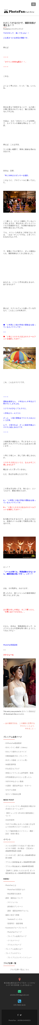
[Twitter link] (21, 1015)
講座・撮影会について (14, 898)
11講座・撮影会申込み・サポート (18, 786)
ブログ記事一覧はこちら (19, 969)
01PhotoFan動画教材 (13, 743)
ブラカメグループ (14, 945)
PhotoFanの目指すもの (16, 889)
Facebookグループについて (16, 928)
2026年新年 (10, 820)
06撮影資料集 (10, 764)
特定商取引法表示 (14, 894)
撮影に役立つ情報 (12, 915)
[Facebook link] (17, 1015)
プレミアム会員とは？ (14, 949)
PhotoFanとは (10, 885)
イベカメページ (13, 940)
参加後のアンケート (15, 906)
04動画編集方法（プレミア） (16, 756)
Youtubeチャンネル (14, 919)
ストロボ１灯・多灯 (13, 855)
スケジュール (8, 655)
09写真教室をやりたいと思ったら (18, 777)
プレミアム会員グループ (16, 936)
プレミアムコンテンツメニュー (19, 957)
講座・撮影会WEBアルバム (18, 911)
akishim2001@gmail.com (19, 995)
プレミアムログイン (13, 953)
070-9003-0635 (20, 1005)
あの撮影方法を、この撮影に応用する (19, 723)
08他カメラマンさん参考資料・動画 (19, 773)
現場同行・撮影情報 (15, 923)
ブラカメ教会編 (11, 866)
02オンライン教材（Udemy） (16, 747)
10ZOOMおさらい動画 (14, 781)
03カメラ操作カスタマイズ (15, 752)
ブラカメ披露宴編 (12, 862)
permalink (20, 714)
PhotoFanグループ (14, 932)
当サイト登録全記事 (13, 794)
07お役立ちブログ (12, 769)
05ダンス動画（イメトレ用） (16, 760)
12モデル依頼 (10, 790)
